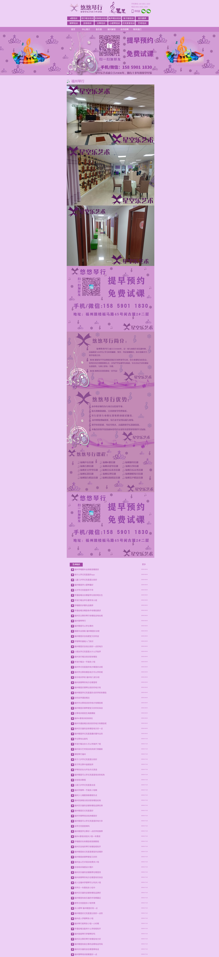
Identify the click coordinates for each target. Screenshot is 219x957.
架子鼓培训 (128, 18)
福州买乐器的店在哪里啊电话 (87, 949)
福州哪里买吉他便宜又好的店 (87, 636)
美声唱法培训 (115, 18)
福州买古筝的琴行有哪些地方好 (88, 939)
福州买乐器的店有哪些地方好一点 (89, 729)
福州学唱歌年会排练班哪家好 (87, 569)
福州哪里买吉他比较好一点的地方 (89, 646)
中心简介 (86, 29)
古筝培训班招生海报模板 (85, 713)
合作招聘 (124, 29)
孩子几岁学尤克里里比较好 (86, 759)
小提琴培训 (115, 23)
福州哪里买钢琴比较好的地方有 (88, 687)
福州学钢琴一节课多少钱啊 (86, 790)
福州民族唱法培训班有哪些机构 (88, 800)
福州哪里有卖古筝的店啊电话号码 (89, 944)
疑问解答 (112, 29)
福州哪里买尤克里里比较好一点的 (89, 913)
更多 (144, 564)
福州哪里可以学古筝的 (84, 626)
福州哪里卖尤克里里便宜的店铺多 (89, 852)
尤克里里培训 (128, 23)
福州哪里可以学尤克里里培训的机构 (90, 775)
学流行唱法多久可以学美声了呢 (88, 744)
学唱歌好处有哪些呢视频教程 (87, 841)
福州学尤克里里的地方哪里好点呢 (89, 667)
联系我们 (137, 29)
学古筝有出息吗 (81, 739)
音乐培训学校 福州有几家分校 (87, 677)
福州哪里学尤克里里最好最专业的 (89, 734)
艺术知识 (76, 564)
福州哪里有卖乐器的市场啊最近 (88, 898)
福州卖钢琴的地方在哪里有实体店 (89, 877)
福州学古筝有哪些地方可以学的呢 (89, 672)
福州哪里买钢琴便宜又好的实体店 (89, 708)
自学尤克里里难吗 (82, 826)
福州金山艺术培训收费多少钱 (87, 862)
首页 (73, 29)
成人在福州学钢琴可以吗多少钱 (88, 882)
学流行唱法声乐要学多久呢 (86, 600)
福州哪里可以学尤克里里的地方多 (89, 821)
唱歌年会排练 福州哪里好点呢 (87, 631)
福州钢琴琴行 (80, 621)
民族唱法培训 (101, 18)
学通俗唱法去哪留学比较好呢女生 (89, 595)
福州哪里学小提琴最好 (84, 585)
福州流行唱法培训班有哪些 (86, 657)
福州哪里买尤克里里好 (84, 811)
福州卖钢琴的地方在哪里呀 (86, 682)
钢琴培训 (74, 23)
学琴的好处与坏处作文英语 (86, 770)
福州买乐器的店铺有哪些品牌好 (88, 893)
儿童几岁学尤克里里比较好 (86, 580)
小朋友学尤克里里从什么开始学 (88, 652)
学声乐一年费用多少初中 (85, 888)
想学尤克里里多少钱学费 (85, 903)
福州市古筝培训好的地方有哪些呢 (89, 703)
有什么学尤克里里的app (85, 575)
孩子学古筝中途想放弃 (84, 764)
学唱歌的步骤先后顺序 (84, 605)
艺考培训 (142, 23)
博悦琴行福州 (80, 754)
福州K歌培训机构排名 (84, 718)
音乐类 (99, 29)
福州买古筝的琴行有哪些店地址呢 (89, 616)
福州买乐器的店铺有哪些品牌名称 (89, 805)
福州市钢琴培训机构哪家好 (86, 816)
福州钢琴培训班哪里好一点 (86, 954)
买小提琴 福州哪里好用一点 (86, 908)
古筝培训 (101, 23)
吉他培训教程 (80, 780)
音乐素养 (142, 18)
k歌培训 (73, 18)
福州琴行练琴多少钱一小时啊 (87, 924)
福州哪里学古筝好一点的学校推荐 (89, 831)
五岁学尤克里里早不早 (84, 590)
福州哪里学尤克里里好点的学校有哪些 (91, 693)
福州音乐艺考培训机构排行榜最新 (89, 749)
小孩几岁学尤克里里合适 (85, 785)
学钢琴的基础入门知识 (84, 641)
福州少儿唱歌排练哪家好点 (86, 795)
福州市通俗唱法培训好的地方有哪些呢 (91, 723)
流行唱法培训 (87, 18)
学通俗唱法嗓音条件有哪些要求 (88, 610)
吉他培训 (87, 23)
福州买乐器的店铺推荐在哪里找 (88, 872)
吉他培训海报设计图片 (84, 867)
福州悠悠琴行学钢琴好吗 (85, 934)
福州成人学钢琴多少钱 (84, 918)
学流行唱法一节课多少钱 (85, 662)
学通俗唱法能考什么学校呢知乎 (88, 929)
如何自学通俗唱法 (82, 698)
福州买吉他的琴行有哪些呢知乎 (88, 847)
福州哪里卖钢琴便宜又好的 (86, 857)
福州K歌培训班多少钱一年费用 (87, 836)
